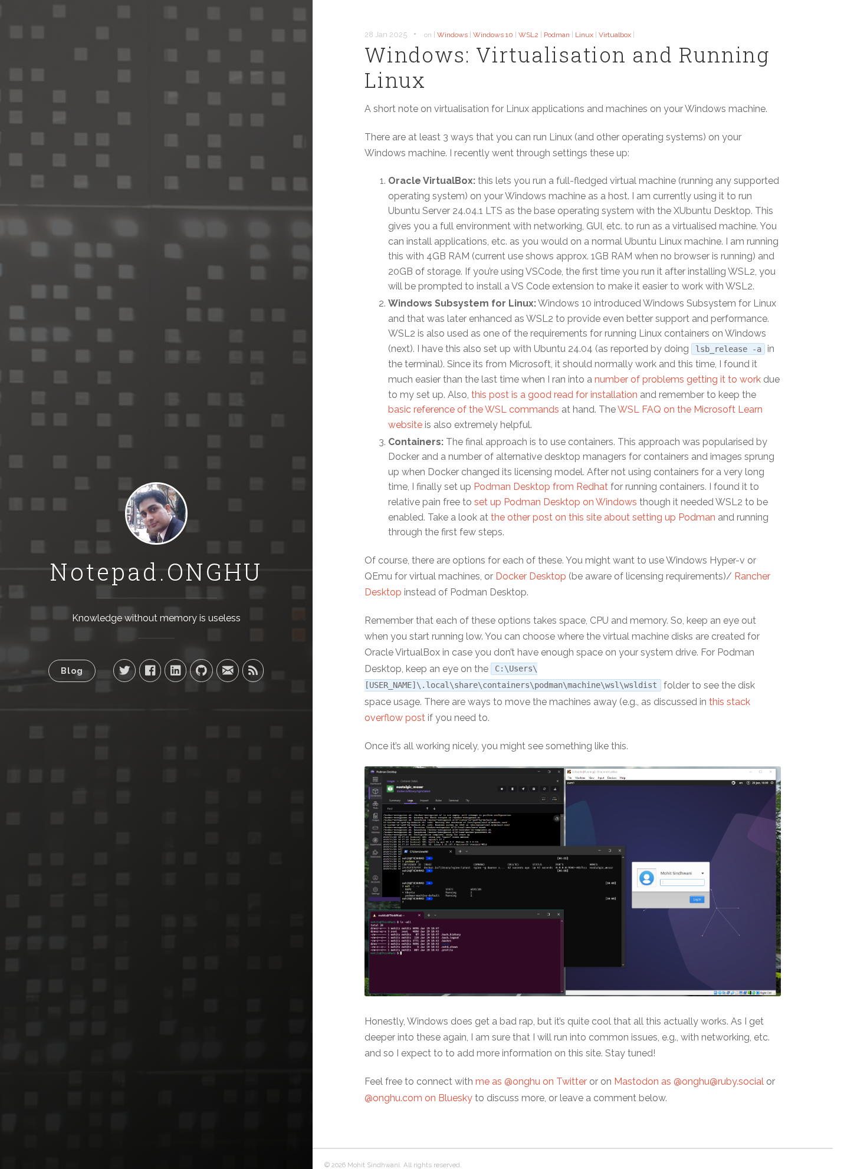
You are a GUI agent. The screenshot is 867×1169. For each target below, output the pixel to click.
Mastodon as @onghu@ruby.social (689, 1081)
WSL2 (528, 35)
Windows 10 (493, 35)
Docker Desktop (530, 576)
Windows (452, 35)
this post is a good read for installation (554, 394)
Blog (72, 671)
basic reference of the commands (473, 409)
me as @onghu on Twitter (531, 1081)
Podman (557, 35)
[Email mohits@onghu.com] (227, 670)
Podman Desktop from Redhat (541, 486)
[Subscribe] (253, 670)
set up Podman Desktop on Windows (555, 502)
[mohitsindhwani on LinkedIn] (175, 670)
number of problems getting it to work (678, 379)
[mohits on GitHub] (201, 670)
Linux (584, 35)
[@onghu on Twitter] (124, 670)
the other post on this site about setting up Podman (603, 517)
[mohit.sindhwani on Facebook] (150, 670)
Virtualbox (615, 35)
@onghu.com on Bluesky (418, 1098)
